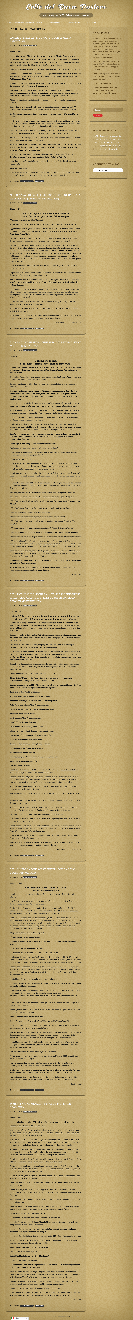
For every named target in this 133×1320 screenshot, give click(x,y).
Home (9, 22)
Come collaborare (53, 22)
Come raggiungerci (72, 22)
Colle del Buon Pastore (60, 1316)
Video (39, 22)
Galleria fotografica (24, 22)
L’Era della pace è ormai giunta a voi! (110, 136)
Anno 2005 (39, 181)
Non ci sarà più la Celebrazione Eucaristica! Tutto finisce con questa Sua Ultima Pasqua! (45, 196)
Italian (16, 1318)
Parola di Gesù (90, 22)
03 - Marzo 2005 (27, 181)
